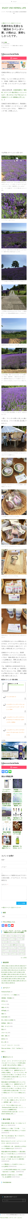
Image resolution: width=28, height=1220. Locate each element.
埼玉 (12, 968)
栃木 (24, 974)
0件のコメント (6, 47)
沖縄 (3, 976)
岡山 (12, 972)
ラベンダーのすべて (11, 696)
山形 (22, 970)
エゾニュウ (13, 948)
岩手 (16, 972)
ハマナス (22, 948)
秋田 (15, 978)
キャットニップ (14, 942)
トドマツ (21, 939)
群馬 (20, 978)
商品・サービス (5, 1026)
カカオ (14, 951)
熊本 (12, 976)
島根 (20, 972)
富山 (14, 970)
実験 (2, 1013)
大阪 (22, 968)
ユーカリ (5, 942)
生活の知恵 (4, 1017)
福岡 (6, 978)
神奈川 (22, 976)
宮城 (5, 970)
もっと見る (24, 957)
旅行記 (21, 45)
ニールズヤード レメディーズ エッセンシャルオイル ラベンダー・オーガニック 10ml (15, 707)
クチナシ (5, 948)
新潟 (14, 974)
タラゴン (14, 954)
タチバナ (22, 954)
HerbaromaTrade (5, 991)
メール (3, 867)
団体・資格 (4, 1035)
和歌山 (7, 968)
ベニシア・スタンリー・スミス (9, 1045)
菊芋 (15, 945)
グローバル (4, 1032)
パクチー (5, 936)
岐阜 (7, 972)
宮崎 (10, 970)
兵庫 (17, 965)
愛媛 (6, 974)
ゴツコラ (22, 951)
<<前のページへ (6, 23)
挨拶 (2, 1051)
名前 (3, 860)
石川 (17, 976)
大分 (17, 968)
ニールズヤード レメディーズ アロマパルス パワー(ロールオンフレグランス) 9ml (15, 732)
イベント (3, 1004)
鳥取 (7, 983)
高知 (3, 983)
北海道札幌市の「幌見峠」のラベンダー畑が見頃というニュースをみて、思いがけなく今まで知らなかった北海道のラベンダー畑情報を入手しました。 (14, 94)
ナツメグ (13, 939)
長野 (10, 980)
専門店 (3, 1001)
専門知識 (3, 1010)
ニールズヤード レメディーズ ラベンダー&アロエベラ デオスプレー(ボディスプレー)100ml (15, 720)
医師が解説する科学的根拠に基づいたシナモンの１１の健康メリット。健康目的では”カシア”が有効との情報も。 (13, 1070)
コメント (4, 884)
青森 (15, 980)
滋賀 (8, 976)
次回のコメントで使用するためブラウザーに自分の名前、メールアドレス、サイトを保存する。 (14, 878)
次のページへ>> (16, 23)
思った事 (3, 1042)
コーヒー (21, 936)
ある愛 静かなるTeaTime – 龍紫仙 (12, 1065)
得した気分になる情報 (7, 1020)
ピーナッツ (5, 954)
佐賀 (12, 965)
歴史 (2, 1029)
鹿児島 (12, 983)
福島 (11, 978)
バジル (13, 936)
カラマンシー (6, 951)
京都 (8, 965)
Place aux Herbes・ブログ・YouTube (11, 1048)
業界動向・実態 (5, 1023)
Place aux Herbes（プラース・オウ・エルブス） (11, 1217)
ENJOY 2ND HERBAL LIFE (14, 8)
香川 (24, 980)
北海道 (5, 42)
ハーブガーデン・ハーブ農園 (9, 45)
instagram (15, 58)
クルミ (21, 945)
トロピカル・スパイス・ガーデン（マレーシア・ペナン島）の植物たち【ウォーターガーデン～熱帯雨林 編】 (13, 1100)
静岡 (19, 980)
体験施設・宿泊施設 (6, 998)
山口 (18, 970)
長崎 (6, 980)
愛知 (10, 974)
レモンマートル (6, 945)
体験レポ (17, 45)
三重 (3, 965)
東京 (19, 974)
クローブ (5, 939)
